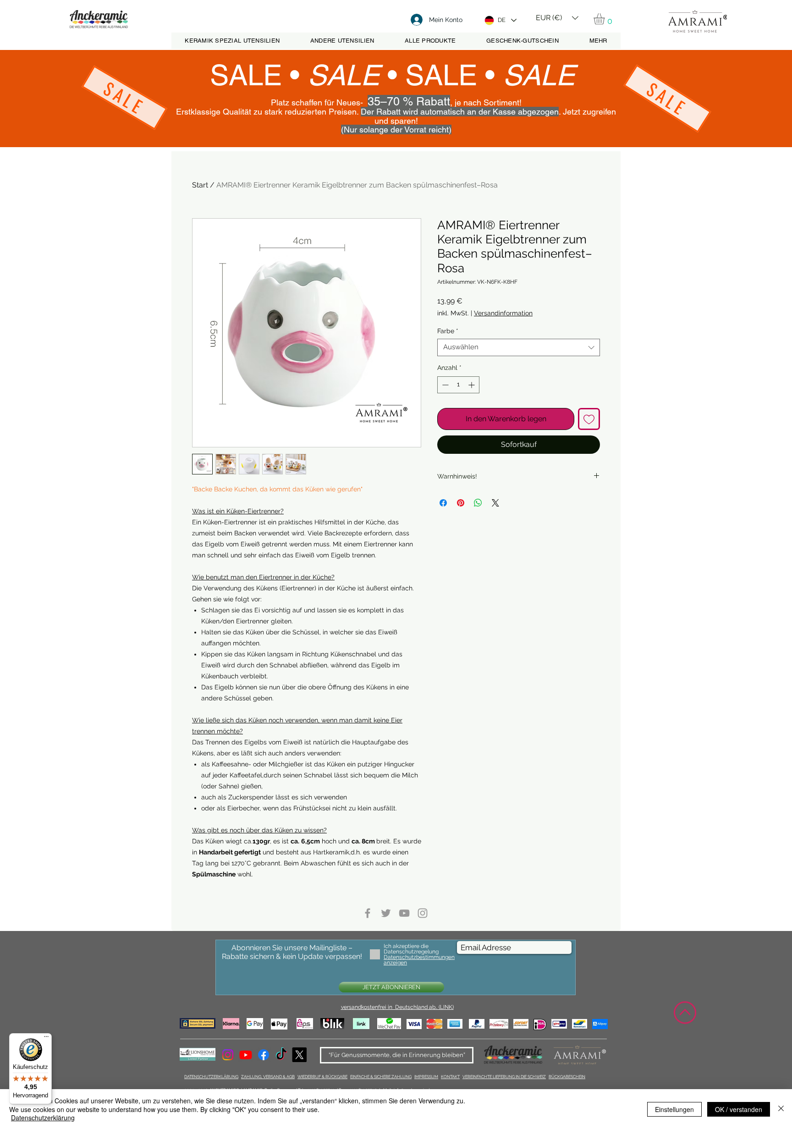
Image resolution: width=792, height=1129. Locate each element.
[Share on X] (495, 502)
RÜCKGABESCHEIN (567, 1076)
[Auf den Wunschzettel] (589, 419)
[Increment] (472, 385)
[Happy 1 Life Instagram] (422, 913)
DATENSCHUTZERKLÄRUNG (211, 1076)
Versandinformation (503, 313)
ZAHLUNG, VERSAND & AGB (268, 1076)
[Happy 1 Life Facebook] (367, 913)
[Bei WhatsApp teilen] (478, 502)
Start (200, 185)
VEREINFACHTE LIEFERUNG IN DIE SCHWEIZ (504, 1076)
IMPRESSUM (426, 1076)
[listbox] (557, 18)
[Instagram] (227, 1054)
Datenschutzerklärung (43, 1117)
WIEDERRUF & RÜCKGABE (322, 1076)
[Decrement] (444, 385)
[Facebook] (263, 1054)
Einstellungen (674, 1109)
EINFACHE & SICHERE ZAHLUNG (381, 1076)
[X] (299, 1054)
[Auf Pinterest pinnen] (460, 502)
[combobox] (518, 347)
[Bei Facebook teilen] (443, 502)
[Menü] (46, 1038)
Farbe (447, 331)
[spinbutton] (458, 385)
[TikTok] (281, 1054)
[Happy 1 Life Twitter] (386, 913)
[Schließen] (781, 1109)
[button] (557, 14)
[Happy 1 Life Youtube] (404, 913)
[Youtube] (245, 1054)
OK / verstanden (738, 1109)
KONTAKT (450, 1076)
